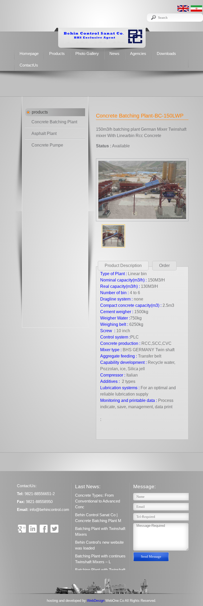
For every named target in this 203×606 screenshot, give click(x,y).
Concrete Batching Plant (54, 122)
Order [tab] (164, 265)
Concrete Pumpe (47, 145)
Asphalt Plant (44, 133)
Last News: (87, 486)
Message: (144, 486)
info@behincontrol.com (49, 510)
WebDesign (96, 601)
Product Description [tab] (123, 265)
